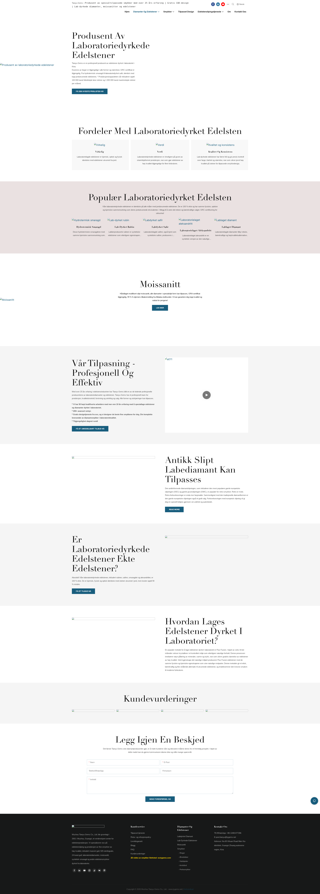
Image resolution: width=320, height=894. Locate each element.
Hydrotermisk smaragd (88, 227)
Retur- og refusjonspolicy (141, 837)
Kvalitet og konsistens (220, 151)
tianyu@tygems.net (228, 837)
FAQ (132, 849)
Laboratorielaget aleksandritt (195, 230)
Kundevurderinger (138, 854)
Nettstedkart (188, 889)
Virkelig (99, 151)
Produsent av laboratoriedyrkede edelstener (111, 45)
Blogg (133, 845)
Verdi (160, 151)
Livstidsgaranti (136, 841)
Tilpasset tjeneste (138, 833)
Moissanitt (160, 284)
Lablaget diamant (231, 227)
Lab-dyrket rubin (124, 227)
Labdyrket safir (160, 227)
